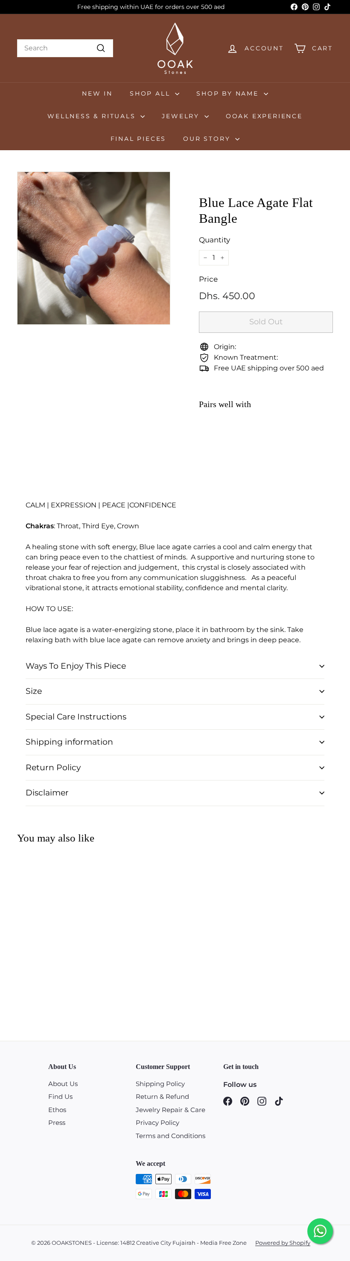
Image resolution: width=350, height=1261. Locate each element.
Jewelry (182, 116)
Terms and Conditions (170, 1136)
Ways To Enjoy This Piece (76, 666)
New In (97, 93)
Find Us (60, 1096)
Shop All (151, 93)
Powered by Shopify (282, 1242)
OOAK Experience (264, 116)
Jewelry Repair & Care (170, 1110)
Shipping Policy (160, 1084)
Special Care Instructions (76, 717)
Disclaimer (47, 793)
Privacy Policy (157, 1122)
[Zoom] (94, 248)
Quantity (214, 240)
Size (34, 691)
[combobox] (65, 48)
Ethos (57, 1110)
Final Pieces (138, 139)
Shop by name (228, 93)
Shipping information (69, 742)
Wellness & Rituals (92, 116)
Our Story (208, 139)
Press (56, 1122)
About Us (63, 1084)
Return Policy (53, 767)
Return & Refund (162, 1096)
